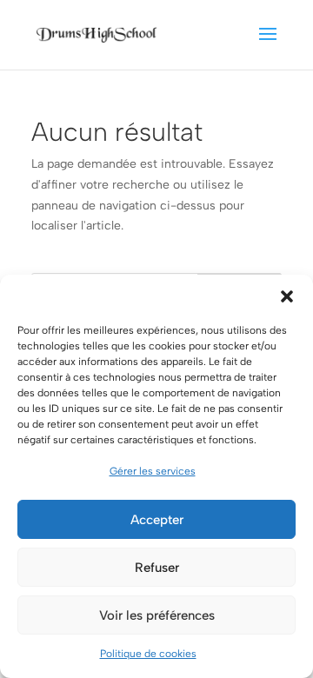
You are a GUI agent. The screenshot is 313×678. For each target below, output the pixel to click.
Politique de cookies (148, 654)
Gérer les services (153, 471)
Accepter (156, 520)
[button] (287, 296)
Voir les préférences (157, 615)
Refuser (157, 567)
